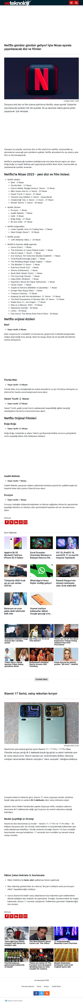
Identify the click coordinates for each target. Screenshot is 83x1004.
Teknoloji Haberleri (27, 986)
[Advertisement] (41, 24)
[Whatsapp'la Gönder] (21, 522)
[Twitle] (11, 522)
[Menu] (71, 3)
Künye (39, 986)
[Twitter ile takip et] (41, 993)
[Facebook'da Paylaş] (7, 522)
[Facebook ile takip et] (36, 993)
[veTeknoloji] (17, 3)
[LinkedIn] (16, 522)
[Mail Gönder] (25, 522)
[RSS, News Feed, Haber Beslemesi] (47, 993)
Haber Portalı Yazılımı (15, 1001)
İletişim (46, 986)
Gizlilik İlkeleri (56, 986)
